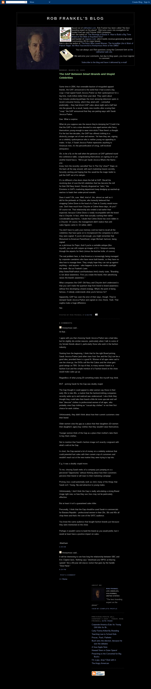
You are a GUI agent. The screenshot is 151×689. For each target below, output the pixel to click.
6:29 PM (62, 569)
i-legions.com (90, 39)
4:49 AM (62, 547)
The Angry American (100, 663)
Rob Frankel (112, 588)
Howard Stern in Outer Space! (104, 650)
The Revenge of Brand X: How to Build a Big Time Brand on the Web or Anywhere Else (101, 35)
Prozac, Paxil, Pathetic (101, 637)
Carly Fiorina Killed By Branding (105, 631)
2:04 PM (88, 315)
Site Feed (107, 621)
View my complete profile (104, 608)
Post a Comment (68, 575)
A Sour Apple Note (99, 647)
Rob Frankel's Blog (75, 18)
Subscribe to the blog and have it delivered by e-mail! (104, 62)
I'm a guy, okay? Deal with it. (104, 660)
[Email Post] (96, 315)
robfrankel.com (89, 28)
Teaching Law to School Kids (104, 634)
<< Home (63, 579)
